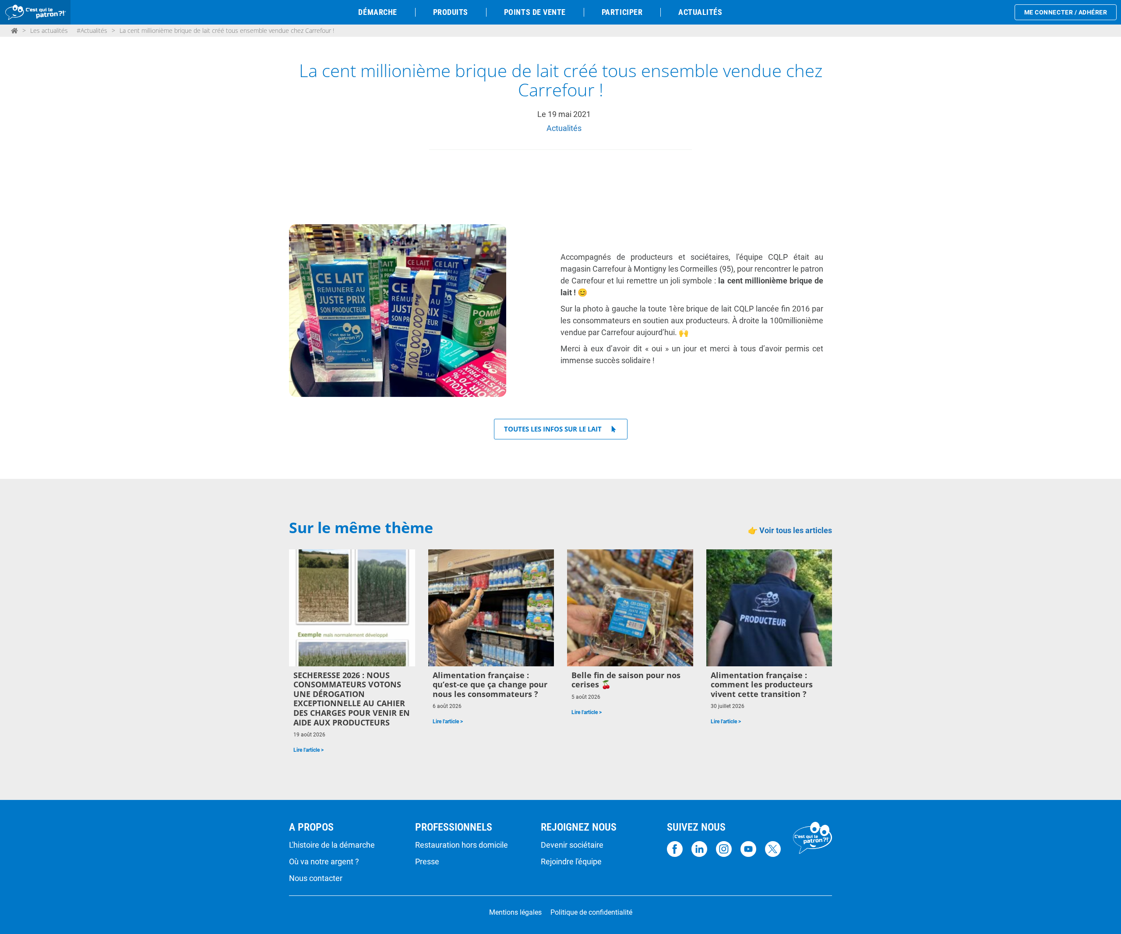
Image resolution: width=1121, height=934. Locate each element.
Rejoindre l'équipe (571, 862)
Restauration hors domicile (461, 845)
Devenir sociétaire (572, 845)
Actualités (700, 12)
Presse (427, 862)
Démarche (377, 12)
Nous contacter (315, 878)
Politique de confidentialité (591, 912)
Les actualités (49, 30)
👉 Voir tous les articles (790, 530)
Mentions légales (515, 912)
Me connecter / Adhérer (1065, 12)
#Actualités (92, 30)
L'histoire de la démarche (332, 845)
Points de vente (535, 12)
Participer (622, 12)
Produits (450, 12)
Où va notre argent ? (324, 862)
